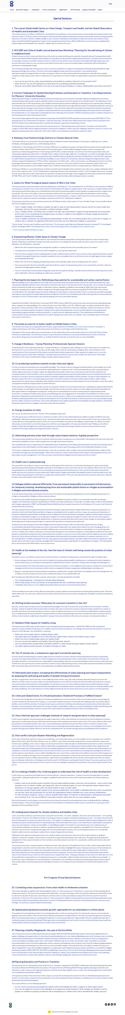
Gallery (100, 10)
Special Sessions (62, 18)
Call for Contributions (49, 10)
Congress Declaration (89, 10)
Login (110, 3)
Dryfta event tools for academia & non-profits (65, 1012)
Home (12, 10)
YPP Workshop (75, 10)
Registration (63, 10)
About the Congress (22, 10)
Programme (35, 10)
